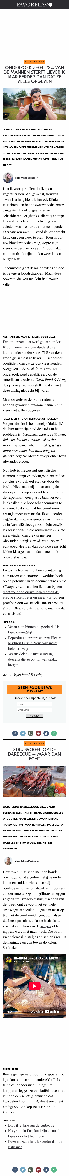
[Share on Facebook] (15, 734)
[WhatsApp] (54, 734)
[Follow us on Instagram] (30, 734)
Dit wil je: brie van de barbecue (31, 1125)
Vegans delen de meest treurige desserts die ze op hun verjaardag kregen (32, 659)
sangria (46, 926)
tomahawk (37, 888)
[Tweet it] (23, 734)
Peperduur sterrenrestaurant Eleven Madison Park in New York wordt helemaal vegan (34, 643)
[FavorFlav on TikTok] (46, 734)
